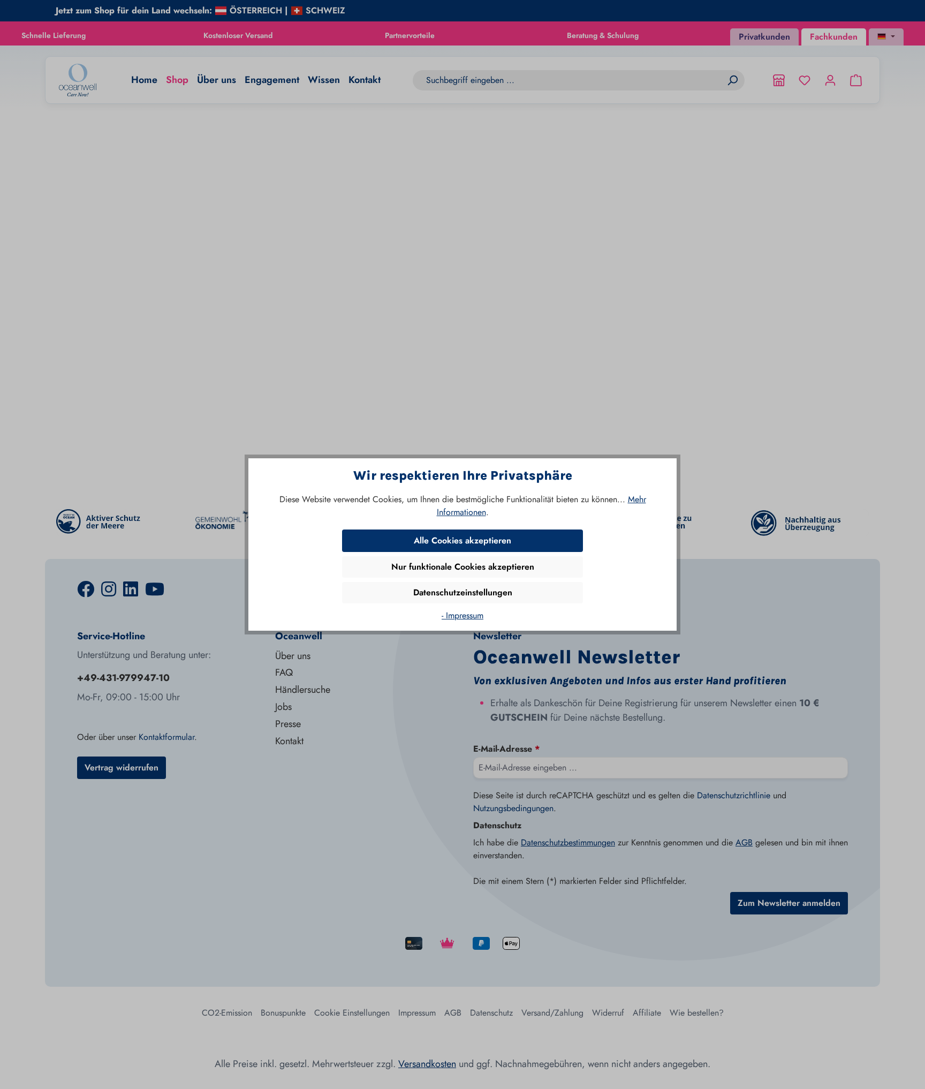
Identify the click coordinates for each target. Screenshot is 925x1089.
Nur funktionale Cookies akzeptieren (462, 567)
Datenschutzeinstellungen (462, 592)
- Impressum (462, 615)
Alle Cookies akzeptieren (462, 540)
